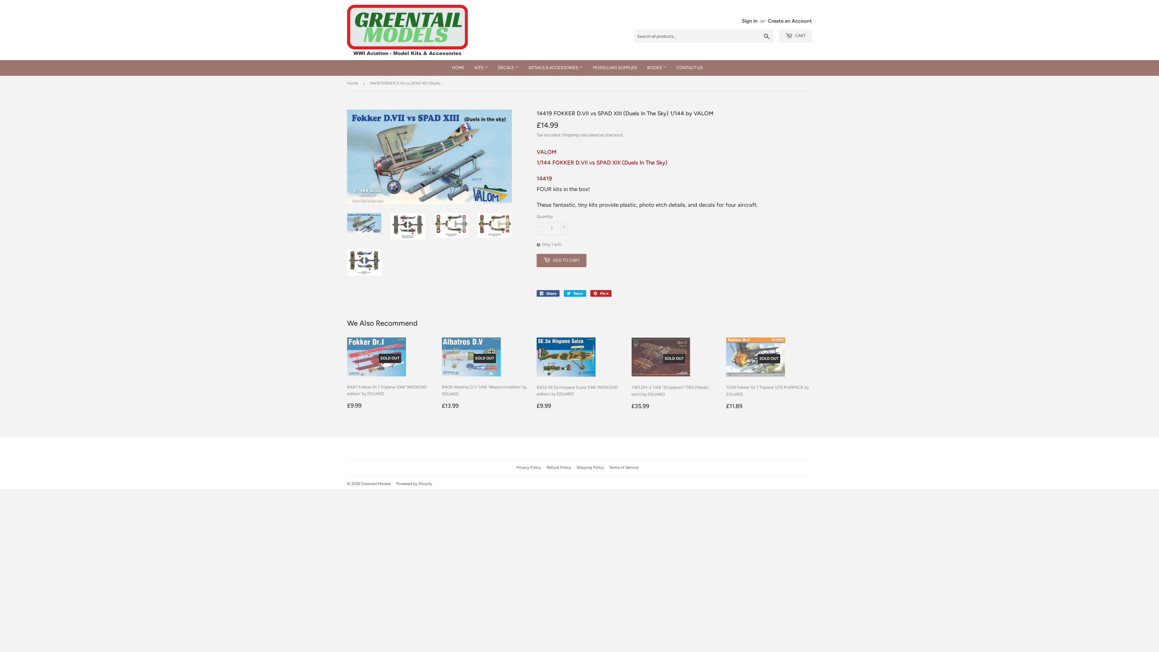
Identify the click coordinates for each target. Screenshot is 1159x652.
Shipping (570, 135)
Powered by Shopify (414, 483)
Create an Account (790, 21)
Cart (800, 35)
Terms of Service (623, 467)
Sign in (750, 21)
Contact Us (689, 67)
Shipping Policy (590, 467)
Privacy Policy (528, 467)
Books (655, 67)
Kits (479, 67)
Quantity (545, 216)
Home (458, 67)
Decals (506, 67)
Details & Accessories (553, 67)
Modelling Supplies (615, 67)
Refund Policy (559, 467)
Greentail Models (376, 483)
